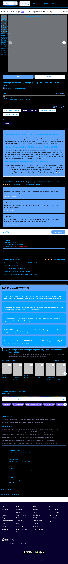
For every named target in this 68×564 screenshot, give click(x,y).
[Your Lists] (59, 4)
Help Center (36, 515)
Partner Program (21, 515)
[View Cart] (63, 4)
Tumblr (55, 518)
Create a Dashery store (21, 530)
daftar (4, 526)
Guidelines (36, 518)
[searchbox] (34, 399)
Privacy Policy (16, 544)
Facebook (56, 512)
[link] (6, 404)
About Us (19, 509)
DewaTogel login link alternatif (35, 12)
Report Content (6, 489)
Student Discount (7, 520)
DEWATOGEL (20, 520)
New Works (5, 515)
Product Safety (37, 520)
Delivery (35, 509)
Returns (35, 512)
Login (3, 523)
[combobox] (25, 3)
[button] (4, 16)
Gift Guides (5, 509)
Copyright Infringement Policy (10, 494)
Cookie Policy (24, 544)
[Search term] (27, 3)
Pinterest (55, 521)
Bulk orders (5, 529)
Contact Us (36, 526)
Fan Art (4, 512)
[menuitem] (4, 11)
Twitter (55, 515)
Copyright (36, 523)
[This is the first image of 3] (10, 42)
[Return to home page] (10, 3)
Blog (3, 518)
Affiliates (19, 518)
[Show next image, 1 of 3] (64, 42)
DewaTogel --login (52, 12)
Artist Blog (19, 526)
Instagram (56, 509)
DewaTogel (4, 12)
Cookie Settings (38, 529)
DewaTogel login (17, 12)
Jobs (17, 523)
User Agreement (6, 544)
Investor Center (21, 512)
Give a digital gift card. (21, 246)
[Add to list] (9, 365)
